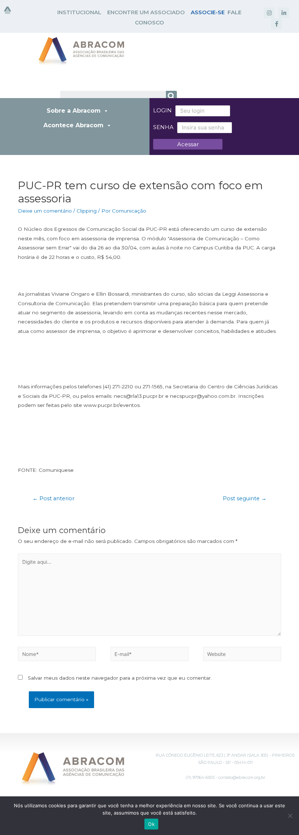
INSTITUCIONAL (79, 12)
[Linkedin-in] (283, 12)
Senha (163, 127)
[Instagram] (269, 12)
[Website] (242, 655)
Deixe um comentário (45, 211)
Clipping (87, 211)
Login (162, 110)
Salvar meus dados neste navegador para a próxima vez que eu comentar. (120, 678)
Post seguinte (245, 498)
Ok (151, 824)
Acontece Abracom (73, 125)
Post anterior (53, 498)
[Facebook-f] (276, 23)
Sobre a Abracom (74, 110)
